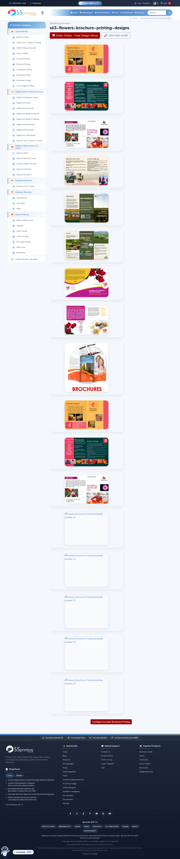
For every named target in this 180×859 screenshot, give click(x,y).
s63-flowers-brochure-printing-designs (155, 18)
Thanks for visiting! (90, 854)
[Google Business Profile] (103, 813)
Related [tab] (19, 775)
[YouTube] (96, 813)
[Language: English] (156, 3)
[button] (115, 12)
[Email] (109, 813)
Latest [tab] (9, 775)
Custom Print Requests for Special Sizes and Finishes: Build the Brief (21, 784)
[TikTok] (83, 813)
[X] (76, 813)
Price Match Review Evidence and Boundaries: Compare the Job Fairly (22, 790)
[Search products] (169, 12)
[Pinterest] (90, 813)
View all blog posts (13, 805)
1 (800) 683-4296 (19, 3)
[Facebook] (70, 813)
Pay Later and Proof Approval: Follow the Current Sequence (31, 794)
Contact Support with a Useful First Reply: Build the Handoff (31, 780)
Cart (166, 3)
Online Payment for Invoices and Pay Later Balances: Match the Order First (22, 798)
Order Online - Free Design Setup (76, 35)
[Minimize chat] (5, 854)
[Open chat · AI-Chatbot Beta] (7, 851)
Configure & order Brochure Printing (111, 721)
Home (135, 18)
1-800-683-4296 (117, 35)
